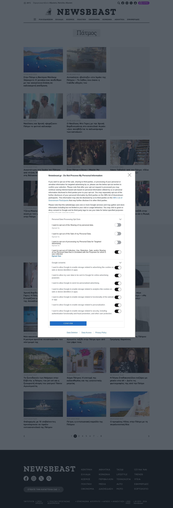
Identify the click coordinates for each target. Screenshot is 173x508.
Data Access (86, 332)
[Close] (130, 175)
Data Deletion (72, 332)
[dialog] (86, 254)
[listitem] (86, 219)
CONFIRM (68, 323)
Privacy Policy (100, 332)
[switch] (118, 225)
